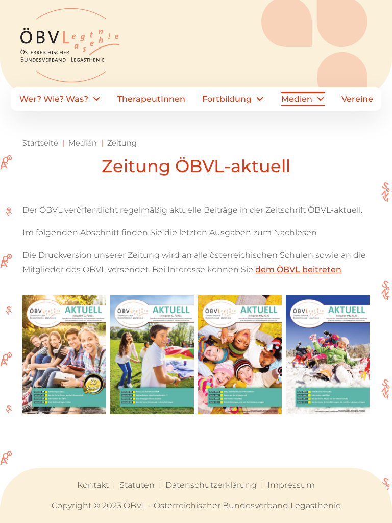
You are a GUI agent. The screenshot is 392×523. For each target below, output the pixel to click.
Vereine (357, 99)
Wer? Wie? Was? (53, 102)
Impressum (291, 485)
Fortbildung (234, 102)
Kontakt (93, 485)
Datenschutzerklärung (211, 485)
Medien (307, 102)
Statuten (137, 485)
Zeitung (122, 143)
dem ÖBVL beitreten (298, 269)
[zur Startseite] (68, 49)
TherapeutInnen (151, 99)
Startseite (40, 143)
